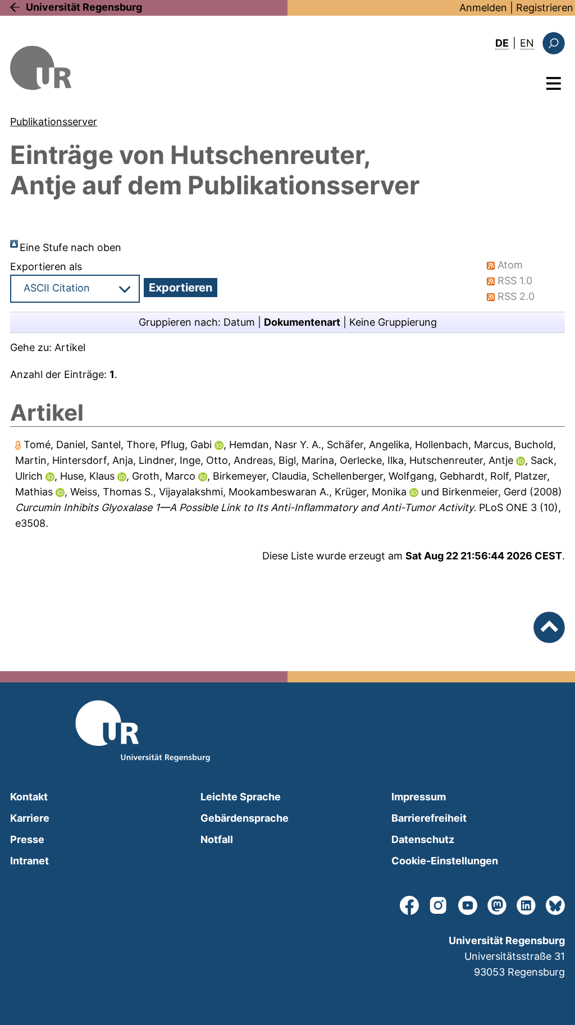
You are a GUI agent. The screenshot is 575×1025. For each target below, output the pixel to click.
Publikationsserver (53, 121)
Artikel (69, 347)
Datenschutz (422, 839)
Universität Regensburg (84, 7)
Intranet (29, 861)
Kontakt (29, 797)
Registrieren (544, 7)
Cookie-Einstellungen (444, 861)
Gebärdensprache (244, 818)
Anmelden (483, 7)
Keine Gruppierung (393, 322)
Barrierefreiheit (429, 818)
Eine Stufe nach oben (70, 247)
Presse (27, 839)
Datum (239, 322)
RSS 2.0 (516, 296)
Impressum (418, 797)
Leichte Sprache (240, 797)
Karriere (29, 818)
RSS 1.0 (515, 280)
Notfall (216, 839)
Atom (510, 265)
